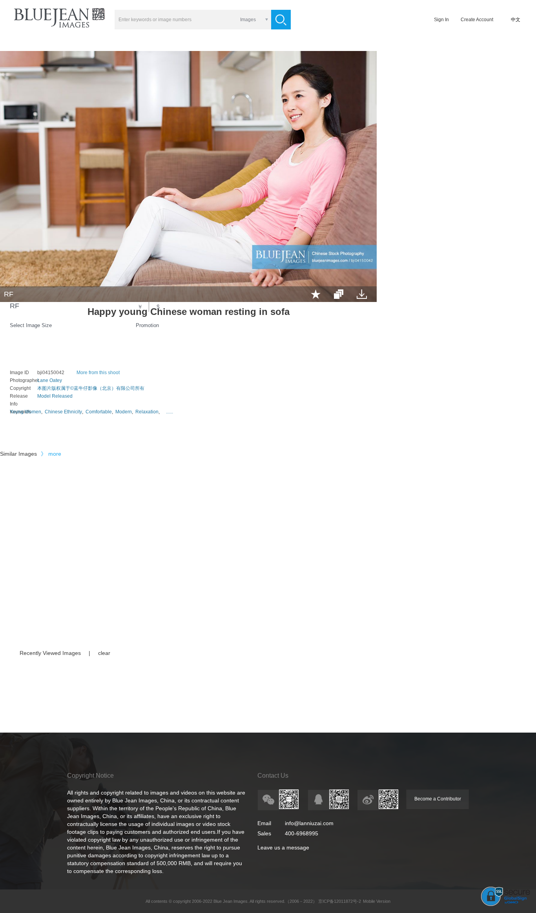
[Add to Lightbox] (316, 294)
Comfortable (99, 412)
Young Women (25, 412)
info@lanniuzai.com (309, 823)
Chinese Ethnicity (63, 412)
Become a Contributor (437, 799)
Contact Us (272, 775)
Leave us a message (283, 847)
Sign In (441, 19)
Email (264, 823)
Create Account (477, 19)
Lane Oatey (49, 380)
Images (248, 19)
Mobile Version (376, 901)
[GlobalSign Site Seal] (505, 904)
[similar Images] (338, 294)
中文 (515, 19)
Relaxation (147, 412)
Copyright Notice (90, 775)
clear (104, 653)
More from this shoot (98, 372)
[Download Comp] (362, 294)
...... (169, 412)
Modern (123, 412)
